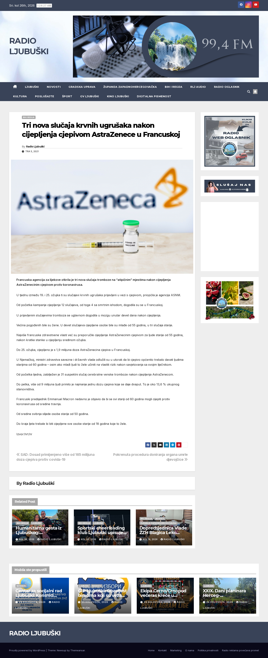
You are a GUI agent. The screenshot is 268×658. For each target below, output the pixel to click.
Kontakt (162, 650)
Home (151, 650)
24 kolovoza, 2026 (157, 602)
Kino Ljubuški (118, 96)
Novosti (54, 86)
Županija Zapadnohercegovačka (130, 86)
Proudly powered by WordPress (27, 650)
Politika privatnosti (208, 650)
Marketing (176, 650)
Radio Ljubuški (35, 146)
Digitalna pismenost (154, 96)
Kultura (20, 96)
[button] (248, 91)
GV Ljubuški (89, 96)
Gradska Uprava (82, 86)
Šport (67, 96)
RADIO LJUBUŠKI (34, 633)
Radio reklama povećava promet (240, 650)
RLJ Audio (198, 86)
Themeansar (77, 650)
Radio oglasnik (227, 86)
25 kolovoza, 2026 (32, 602)
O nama (189, 650)
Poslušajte (44, 96)
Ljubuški (32, 86)
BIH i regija (173, 86)
